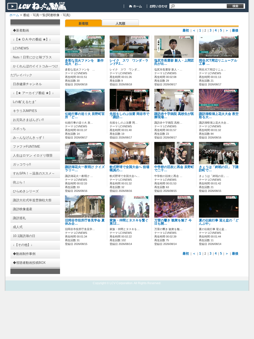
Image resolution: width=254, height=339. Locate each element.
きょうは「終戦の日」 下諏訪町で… (219, 168)
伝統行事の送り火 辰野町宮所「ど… (85, 115)
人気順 (120, 23)
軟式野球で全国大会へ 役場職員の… (129, 168)
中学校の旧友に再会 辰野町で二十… (174, 168)
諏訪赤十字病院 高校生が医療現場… (174, 115)
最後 (235, 30)
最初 (186, 30)
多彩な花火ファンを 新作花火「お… (84, 62)
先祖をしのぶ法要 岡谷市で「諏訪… (129, 115)
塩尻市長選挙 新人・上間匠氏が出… (174, 62)
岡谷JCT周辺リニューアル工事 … (218, 62)
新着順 (83, 23)
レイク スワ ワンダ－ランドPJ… (129, 62)
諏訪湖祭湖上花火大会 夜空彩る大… (219, 115)
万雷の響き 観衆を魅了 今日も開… (173, 222)
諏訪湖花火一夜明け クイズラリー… (85, 168)
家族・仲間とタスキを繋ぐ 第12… (129, 222)
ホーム (14, 15)
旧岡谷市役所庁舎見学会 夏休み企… (85, 222)
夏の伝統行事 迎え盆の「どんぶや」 (219, 222)
